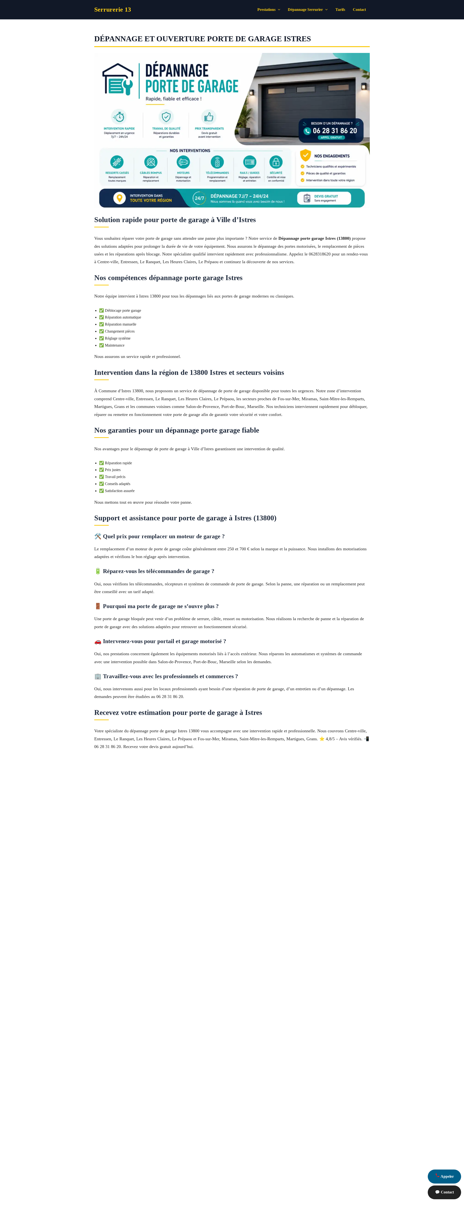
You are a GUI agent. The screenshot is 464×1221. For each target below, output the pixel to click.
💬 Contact (444, 1192)
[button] (278, 9)
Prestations (266, 9)
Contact (359, 9)
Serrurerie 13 (112, 9)
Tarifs (340, 9)
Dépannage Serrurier (305, 9)
